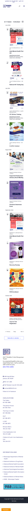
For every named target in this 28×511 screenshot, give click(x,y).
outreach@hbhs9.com (10, 388)
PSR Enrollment (14, 292)
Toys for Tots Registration (13, 322)
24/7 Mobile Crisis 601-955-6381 (13, 385)
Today (14, 331)
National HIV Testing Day (16, 84)
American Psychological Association (14, 469)
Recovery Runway (14, 265)
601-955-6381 (8, 367)
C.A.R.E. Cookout (14, 146)
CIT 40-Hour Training (15, 114)
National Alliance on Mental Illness (13, 476)
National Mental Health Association (14, 464)
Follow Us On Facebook (9, 391)
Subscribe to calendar (13, 338)
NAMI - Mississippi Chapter (11, 479)
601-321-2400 (8, 382)
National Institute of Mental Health (14, 466)
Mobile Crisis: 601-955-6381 (12, 1)
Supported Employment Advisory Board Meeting (16, 176)
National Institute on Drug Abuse (13, 461)
